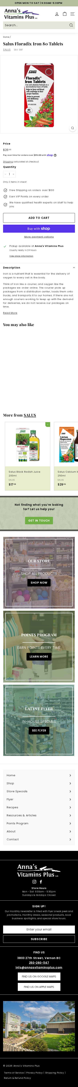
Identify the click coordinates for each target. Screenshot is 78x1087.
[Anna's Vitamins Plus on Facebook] (41, 882)
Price (6, 143)
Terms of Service (14, 1072)
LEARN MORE (39, 657)
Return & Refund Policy (17, 1078)
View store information (21, 256)
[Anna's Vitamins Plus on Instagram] (34, 882)
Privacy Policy (34, 1072)
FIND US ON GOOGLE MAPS (39, 976)
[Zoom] (72, 128)
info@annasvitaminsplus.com (39, 967)
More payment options (39, 236)
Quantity (9, 167)
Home (6, 36)
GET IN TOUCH (39, 520)
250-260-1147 (39, 963)
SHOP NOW (39, 583)
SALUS (7, 49)
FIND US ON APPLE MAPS (39, 987)
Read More (10, 313)
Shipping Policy (54, 1072)
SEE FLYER (39, 731)
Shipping (8, 161)
